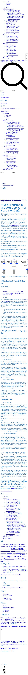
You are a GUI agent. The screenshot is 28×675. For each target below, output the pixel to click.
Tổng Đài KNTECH (12, 53)
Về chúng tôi (6, 1)
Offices (3, 554)
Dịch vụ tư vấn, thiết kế (11, 36)
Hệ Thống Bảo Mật (10, 24)
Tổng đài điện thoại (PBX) (12, 27)
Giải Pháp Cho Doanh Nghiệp (15, 17)
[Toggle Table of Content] (1, 289)
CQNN (24, 546)
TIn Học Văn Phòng (10, 33)
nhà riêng (23, 553)
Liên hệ (7, 7)
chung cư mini (5, 546)
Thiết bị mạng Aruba (11, 46)
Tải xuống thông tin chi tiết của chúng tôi (11, 574)
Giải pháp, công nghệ (8, 9)
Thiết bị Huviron (10, 56)
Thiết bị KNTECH (10, 52)
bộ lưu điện (16, 544)
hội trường (12, 551)
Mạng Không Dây (11, 518)
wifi (4, 559)
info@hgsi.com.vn (5, 97)
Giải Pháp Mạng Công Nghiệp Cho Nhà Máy (14, 566)
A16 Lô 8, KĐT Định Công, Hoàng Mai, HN (10, 108)
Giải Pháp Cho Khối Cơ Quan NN (16, 14)
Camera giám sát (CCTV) (12, 29)
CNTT (4, 496)
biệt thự (4, 544)
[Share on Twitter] (4, 670)
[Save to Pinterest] (4, 672)
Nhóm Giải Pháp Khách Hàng (13, 10)
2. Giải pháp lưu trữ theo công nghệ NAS (14, 293)
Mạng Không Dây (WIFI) (11, 22)
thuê (21, 554)
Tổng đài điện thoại (12, 535)
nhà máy (19, 553)
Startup (15, 554)
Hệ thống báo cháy (6, 551)
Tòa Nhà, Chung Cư (13, 531)
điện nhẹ (6, 561)
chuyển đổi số (13, 546)
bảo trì (6, 544)
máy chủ (9, 553)
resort (10, 554)
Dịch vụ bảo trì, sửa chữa (12, 40)
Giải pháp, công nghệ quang (12, 32)
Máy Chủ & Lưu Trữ (10, 23)
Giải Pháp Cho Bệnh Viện (14, 19)
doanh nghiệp (17, 548)
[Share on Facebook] (4, 668)
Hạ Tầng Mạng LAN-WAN (12, 20)
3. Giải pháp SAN (8, 294)
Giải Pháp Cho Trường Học (14, 13)
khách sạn (18, 551)
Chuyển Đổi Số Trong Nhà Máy (10, 569)
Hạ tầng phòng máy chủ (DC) (13, 26)
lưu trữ (24, 551)
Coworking (20, 546)
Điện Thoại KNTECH (13, 55)
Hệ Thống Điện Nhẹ (12, 516)
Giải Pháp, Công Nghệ (8, 185)
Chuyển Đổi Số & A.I (10, 511)
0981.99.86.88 (4, 103)
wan (1, 559)
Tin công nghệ (6, 58)
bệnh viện (11, 544)
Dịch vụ (5, 35)
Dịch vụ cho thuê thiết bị (12, 42)
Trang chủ (8, 3)
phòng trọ (6, 554)
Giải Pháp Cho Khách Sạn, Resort (16, 16)
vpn (21, 556)
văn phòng (24, 556)
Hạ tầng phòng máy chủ (13, 514)
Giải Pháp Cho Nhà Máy (14, 12)
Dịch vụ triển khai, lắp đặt (12, 37)
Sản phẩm (5, 43)
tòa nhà (4, 556)
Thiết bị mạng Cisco (10, 45)
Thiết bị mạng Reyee (11, 50)
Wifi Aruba (10, 47)
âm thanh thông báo (9, 559)
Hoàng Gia (13, 488)
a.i (1, 544)
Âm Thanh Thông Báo (12, 508)
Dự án (7, 6)
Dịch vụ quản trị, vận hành (12, 39)
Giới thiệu (8, 4)
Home (4, 183)
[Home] (2, 92)
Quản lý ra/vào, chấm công (12, 30)
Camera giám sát (12, 509)
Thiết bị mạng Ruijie (10, 49)
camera (20, 544)
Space (12, 554)
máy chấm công (3, 553)
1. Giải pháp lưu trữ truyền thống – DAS (13, 292)
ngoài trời (14, 553)
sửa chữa (17, 554)
